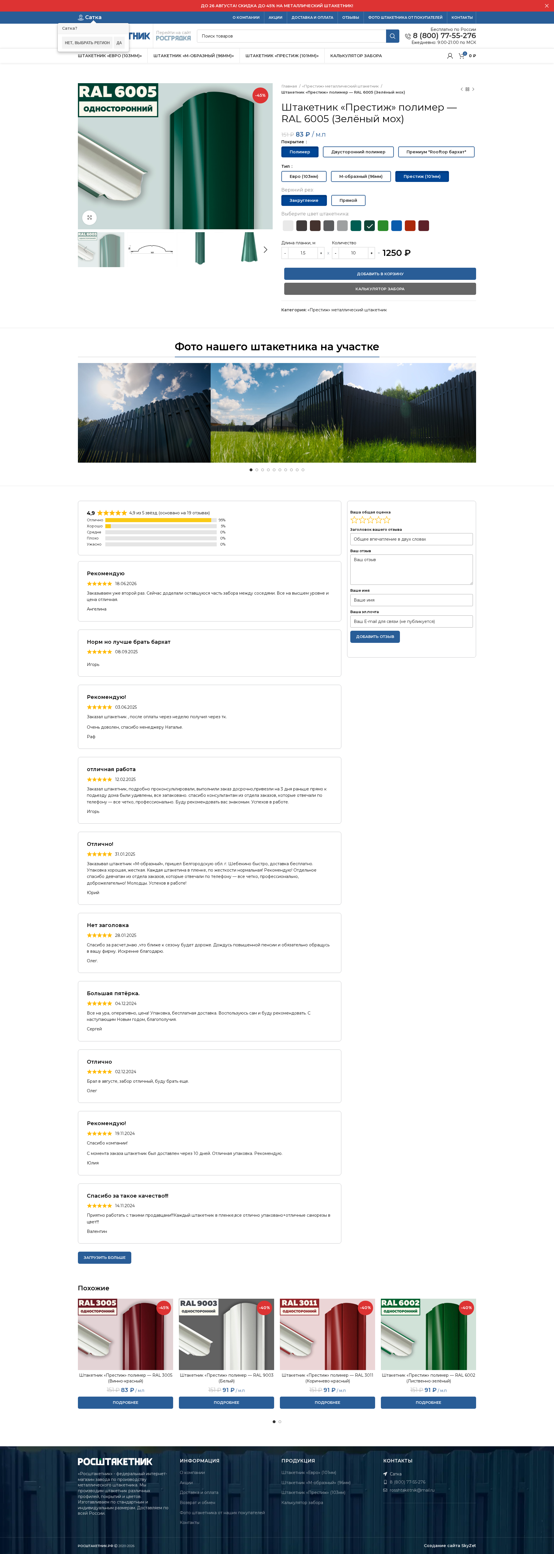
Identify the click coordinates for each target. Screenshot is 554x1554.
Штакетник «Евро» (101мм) (308, 1472)
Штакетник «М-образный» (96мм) (316, 1482)
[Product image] (125, 1334)
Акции (186, 1482)
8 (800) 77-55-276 (443, 36)
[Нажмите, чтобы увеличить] (89, 218)
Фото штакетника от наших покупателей (222, 1512)
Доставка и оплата (199, 1492)
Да (119, 42)
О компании (192, 1472)
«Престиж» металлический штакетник (340, 86)
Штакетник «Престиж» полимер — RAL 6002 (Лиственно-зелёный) (428, 1378)
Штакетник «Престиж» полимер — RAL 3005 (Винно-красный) (125, 1378)
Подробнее (125, 1402)
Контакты (189, 1522)
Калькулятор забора (302, 1502)
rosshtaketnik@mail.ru (412, 1490)
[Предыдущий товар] (462, 89)
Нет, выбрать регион (87, 42)
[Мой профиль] (450, 56)
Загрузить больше (105, 1257)
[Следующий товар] (473, 89)
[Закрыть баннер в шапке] (547, 6)
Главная (289, 86)
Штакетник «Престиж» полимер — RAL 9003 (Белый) (227, 1378)
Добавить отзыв (375, 636)
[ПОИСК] (392, 36)
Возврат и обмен (197, 1502)
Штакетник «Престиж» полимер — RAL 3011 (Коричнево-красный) (327, 1378)
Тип (286, 166)
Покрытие (293, 141)
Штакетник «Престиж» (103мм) (313, 1492)
